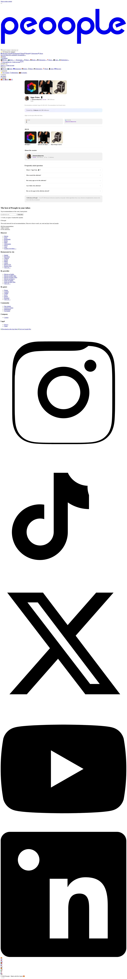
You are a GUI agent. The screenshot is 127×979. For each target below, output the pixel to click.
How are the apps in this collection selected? (63, 191)
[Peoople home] (63, 48)
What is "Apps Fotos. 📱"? (63, 170)
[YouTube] (63, 831)
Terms (6, 326)
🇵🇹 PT (11, 79)
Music (22, 53)
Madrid (6, 255)
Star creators (7, 306)
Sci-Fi (5, 295)
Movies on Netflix (9, 274)
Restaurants (16, 53)
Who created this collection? (63, 175)
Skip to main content (6, 1)
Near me (57, 69)
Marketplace (64, 60)
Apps (56, 60)
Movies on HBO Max (10, 276)
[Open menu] (1, 3)
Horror (6, 296)
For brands (23, 72)
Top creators (5, 72)
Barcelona (7, 256)
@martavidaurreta (37, 99)
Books (27, 53)
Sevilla (6, 260)
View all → (7, 267)
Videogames (34, 53)
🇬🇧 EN (7, 79)
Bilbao (6, 261)
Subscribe (20, 214)
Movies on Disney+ (9, 279)
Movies (4, 53)
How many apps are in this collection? (63, 180)
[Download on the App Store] (9, 329)
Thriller (6, 293)
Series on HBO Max (9, 282)
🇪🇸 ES (2, 79)
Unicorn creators (8, 308)
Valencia (6, 258)
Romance (6, 298)
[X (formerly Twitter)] (63, 705)
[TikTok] (63, 580)
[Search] (21, 62)
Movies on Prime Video (10, 277)
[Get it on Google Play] (24, 329)
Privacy (6, 324)
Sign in (9, 62)
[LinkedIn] (63, 956)
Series (9, 53)
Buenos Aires (7, 266)
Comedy (6, 292)
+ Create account (15, 62)
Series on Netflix (8, 280)
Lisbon (6, 263)
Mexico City (7, 264)
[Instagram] (63, 454)
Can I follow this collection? (63, 186)
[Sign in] (23, 62)
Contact (3, 76)
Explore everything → (10, 248)
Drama (6, 290)
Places (41, 53)
